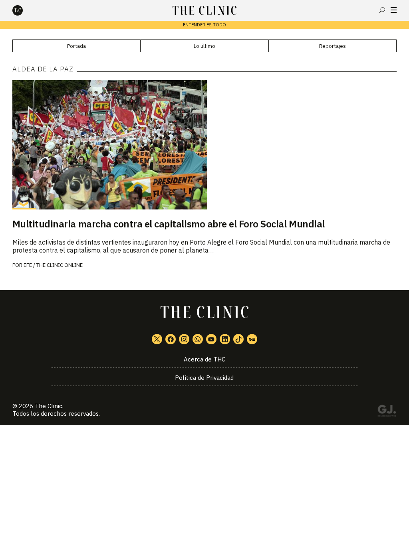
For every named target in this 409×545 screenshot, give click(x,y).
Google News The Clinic (252, 339)
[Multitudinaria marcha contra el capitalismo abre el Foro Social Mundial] (204, 144)
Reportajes (332, 46)
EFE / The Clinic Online (53, 265)
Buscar (382, 10)
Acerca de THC (204, 359)
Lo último (204, 46)
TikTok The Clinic (238, 339)
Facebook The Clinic (170, 339)
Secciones (394, 10)
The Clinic (48, 406)
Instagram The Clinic (184, 339)
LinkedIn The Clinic (225, 339)
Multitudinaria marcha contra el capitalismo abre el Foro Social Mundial (168, 223)
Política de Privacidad (204, 377)
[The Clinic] (24, 10)
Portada (76, 46)
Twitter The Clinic (157, 339)
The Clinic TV (211, 339)
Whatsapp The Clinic (198, 339)
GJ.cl (387, 412)
